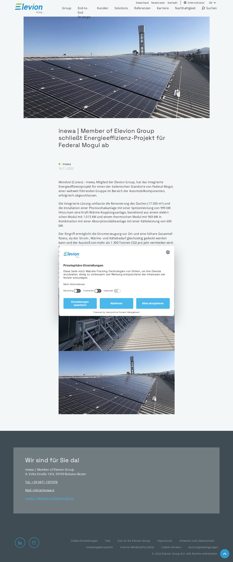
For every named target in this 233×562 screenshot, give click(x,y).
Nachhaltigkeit (185, 8)
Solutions (121, 8)
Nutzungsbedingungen (203, 547)
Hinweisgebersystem (99, 547)
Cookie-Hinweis (171, 547)
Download (142, 2)
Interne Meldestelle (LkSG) (137, 547)
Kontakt (172, 2)
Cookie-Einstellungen (84, 540)
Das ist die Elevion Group (134, 540)
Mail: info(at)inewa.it (39, 490)
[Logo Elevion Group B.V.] (29, 9)
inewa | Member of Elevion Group (49, 498)
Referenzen (142, 8)
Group (66, 8)
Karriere (163, 8)
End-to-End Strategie (84, 12)
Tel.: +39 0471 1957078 (41, 482)
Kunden (102, 8)
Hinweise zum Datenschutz (196, 540)
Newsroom (158, 2)
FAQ (107, 540)
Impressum (164, 540)
